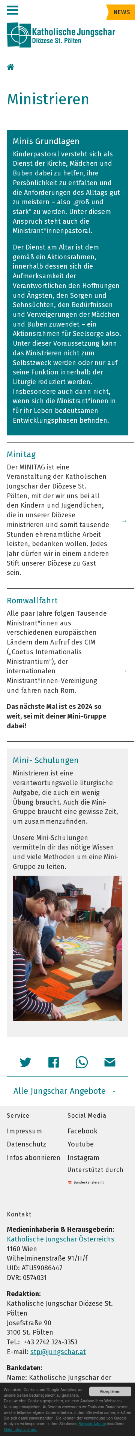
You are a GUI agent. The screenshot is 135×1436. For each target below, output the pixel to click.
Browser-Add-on (92, 1423)
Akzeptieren (110, 1391)
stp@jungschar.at (58, 1352)
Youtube (81, 1144)
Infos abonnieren (33, 1158)
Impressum (24, 1131)
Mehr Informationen (21, 1429)
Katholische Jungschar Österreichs (60, 1239)
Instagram (83, 1158)
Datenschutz (26, 1144)
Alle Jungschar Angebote (60, 1091)
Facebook (83, 1131)
